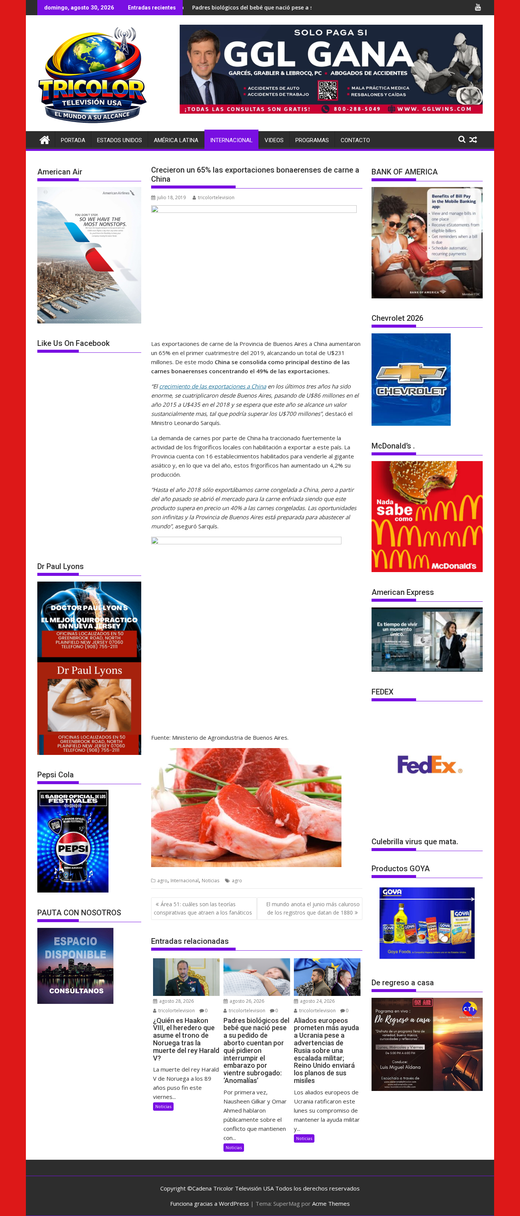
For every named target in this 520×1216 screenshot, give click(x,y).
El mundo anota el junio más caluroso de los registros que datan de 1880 (313, 908)
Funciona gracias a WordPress (209, 1203)
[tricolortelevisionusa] (45, 139)
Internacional (231, 140)
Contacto (355, 140)
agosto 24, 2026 (317, 1001)
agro (162, 880)
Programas (312, 140)
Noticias (210, 880)
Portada (73, 140)
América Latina (176, 140)
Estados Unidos (119, 140)
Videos (274, 140)
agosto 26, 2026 (246, 1001)
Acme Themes (331, 1203)
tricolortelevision (216, 197)
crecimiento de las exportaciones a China (212, 386)
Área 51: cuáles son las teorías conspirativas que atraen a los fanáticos (203, 908)
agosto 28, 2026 (176, 1001)
